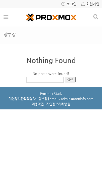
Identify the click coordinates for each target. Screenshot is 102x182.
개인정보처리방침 (58, 104)
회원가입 (92, 4)
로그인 (71, 4)
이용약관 (38, 104)
